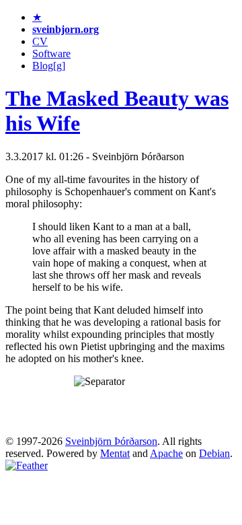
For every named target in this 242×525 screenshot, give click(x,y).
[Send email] (26, 465)
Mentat (115, 453)
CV (40, 41)
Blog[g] (48, 65)
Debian (214, 453)
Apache (166, 453)
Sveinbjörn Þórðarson (111, 441)
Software (51, 53)
